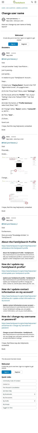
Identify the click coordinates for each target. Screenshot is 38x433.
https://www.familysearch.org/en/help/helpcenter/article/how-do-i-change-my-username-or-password (19, 325)
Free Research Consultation (11, 387)
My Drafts (19, 401)
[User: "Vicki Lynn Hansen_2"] (3, 19)
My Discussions (7, 397)
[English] (19, 2)
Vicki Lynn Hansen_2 (12, 18)
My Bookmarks (19, 394)
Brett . (8, 53)
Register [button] (24, 44)
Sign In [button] (13, 44)
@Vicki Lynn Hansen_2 (9, 59)
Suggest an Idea (7, 408)
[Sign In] (35, 2)
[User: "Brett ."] (3, 54)
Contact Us (6, 384)
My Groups (6, 404)
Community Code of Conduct (11, 381)
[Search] (32, 2)
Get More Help (7, 391)
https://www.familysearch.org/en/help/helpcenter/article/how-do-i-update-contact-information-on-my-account (19, 298)
